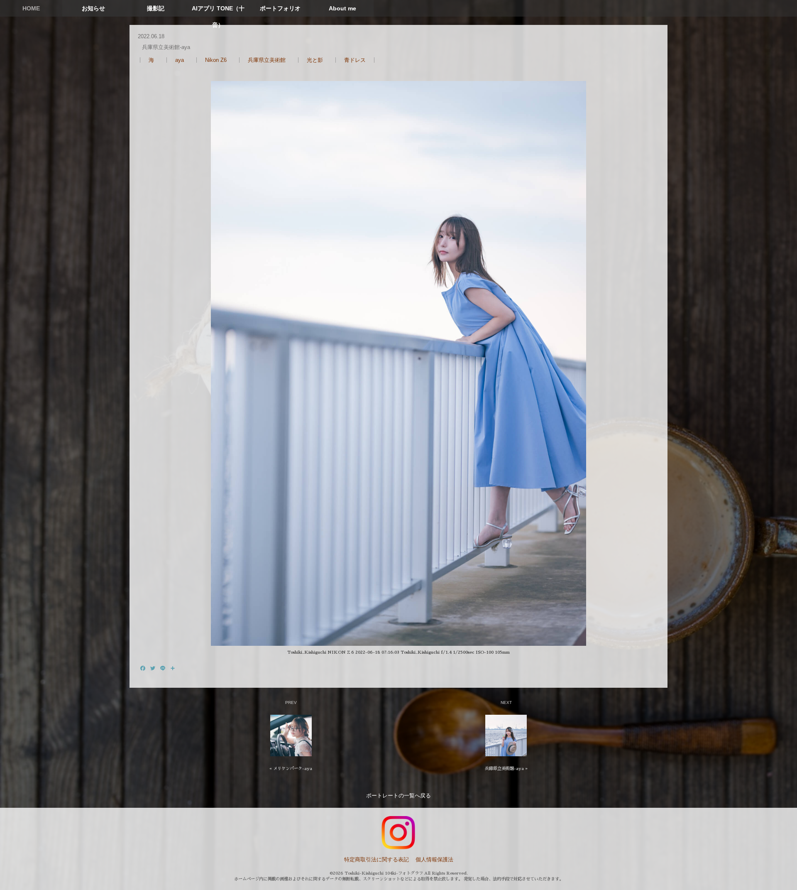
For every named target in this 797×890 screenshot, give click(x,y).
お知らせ (93, 8)
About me (342, 8)
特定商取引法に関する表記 (376, 859)
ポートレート (382, 795)
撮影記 (155, 8)
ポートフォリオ (280, 8)
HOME (31, 8)
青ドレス (355, 60)
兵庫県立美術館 (267, 60)
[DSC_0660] (398, 363)
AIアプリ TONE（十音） (218, 16)
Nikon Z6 (216, 60)
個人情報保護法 (434, 859)
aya (179, 60)
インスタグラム (398, 832)
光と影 (315, 60)
